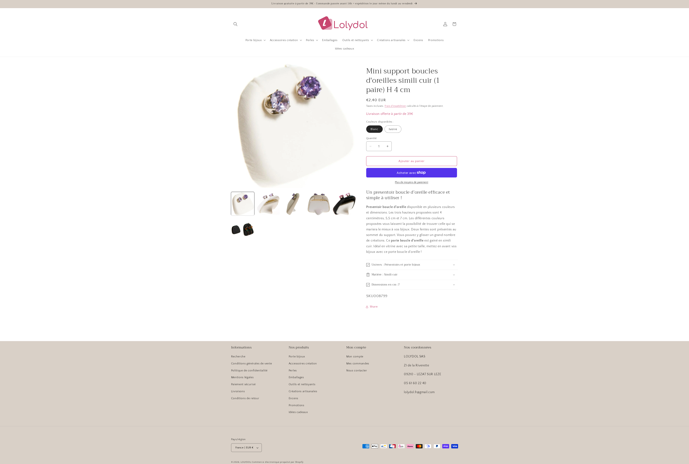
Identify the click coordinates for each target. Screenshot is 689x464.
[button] (235, 24)
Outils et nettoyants (302, 384)
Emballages (296, 377)
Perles (293, 370)
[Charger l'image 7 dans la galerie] (344, 203)
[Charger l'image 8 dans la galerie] (242, 229)
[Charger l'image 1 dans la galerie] (242, 203)
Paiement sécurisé (243, 384)
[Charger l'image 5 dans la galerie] (319, 203)
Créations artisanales (303, 391)
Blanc (374, 129)
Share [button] (374, 306)
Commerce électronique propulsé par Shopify (278, 462)
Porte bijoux (297, 356)
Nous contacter (356, 370)
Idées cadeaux (298, 412)
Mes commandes (357, 363)
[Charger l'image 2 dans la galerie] (268, 203)
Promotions (296, 405)
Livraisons (238, 391)
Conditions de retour (245, 398)
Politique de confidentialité (249, 370)
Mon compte (354, 356)
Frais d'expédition (395, 105)
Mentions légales (242, 377)
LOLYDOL (246, 462)
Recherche (238, 356)
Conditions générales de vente (251, 363)
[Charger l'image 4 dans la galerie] (293, 203)
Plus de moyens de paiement (411, 182)
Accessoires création (303, 363)
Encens (293, 398)
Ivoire (393, 129)
